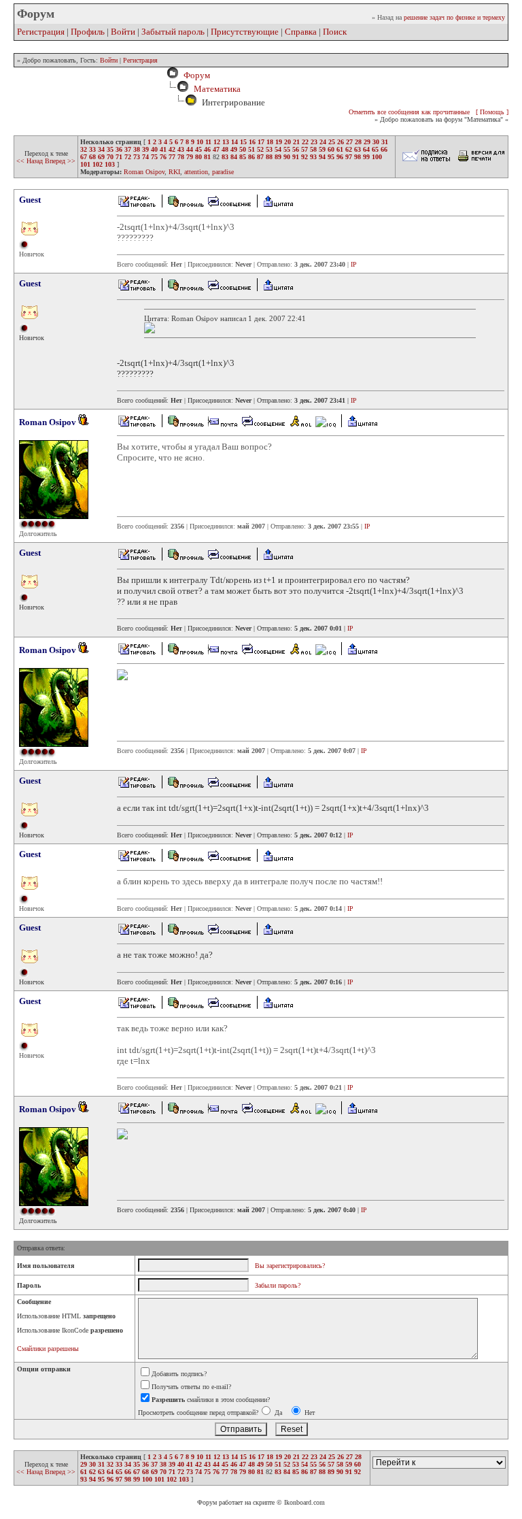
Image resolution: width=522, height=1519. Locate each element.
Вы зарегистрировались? (290, 1265)
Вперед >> (60, 161)
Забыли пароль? (277, 1285)
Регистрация (41, 32)
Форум (194, 75)
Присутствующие (245, 32)
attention (196, 172)
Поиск (335, 32)
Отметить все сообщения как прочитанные (409, 112)
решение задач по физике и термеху (454, 17)
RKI (174, 172)
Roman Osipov (144, 172)
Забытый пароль (173, 32)
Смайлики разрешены (48, 1348)
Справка (301, 32)
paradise (223, 172)
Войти (123, 32)
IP (354, 264)
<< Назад (30, 161)
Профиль (88, 32)
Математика (217, 89)
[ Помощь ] (492, 112)
